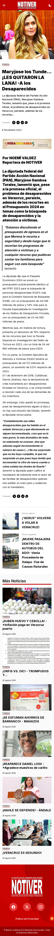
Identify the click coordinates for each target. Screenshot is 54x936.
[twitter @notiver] (27, 907)
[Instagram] (41, 907)
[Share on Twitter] (14, 122)
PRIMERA (5, 64)
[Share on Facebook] (18, 122)
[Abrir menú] (4, 5)
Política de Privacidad (27, 918)
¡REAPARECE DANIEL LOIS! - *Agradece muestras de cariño (25, 766)
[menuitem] (27, 919)
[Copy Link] (22, 122)
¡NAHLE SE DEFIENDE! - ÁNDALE (27, 810)
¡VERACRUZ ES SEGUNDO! (22, 853)
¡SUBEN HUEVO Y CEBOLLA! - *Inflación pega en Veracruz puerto (25, 624)
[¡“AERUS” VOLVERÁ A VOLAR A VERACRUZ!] (11, 521)
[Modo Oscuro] (49, 5)
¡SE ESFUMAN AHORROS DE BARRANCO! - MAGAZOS (23, 719)
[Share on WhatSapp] (26, 122)
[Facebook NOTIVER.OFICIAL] (13, 907)
